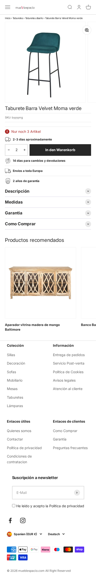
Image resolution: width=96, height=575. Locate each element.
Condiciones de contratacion (19, 459)
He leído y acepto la (49, 506)
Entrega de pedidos (69, 355)
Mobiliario (14, 380)
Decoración (16, 363)
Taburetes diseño (34, 18)
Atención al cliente (67, 389)
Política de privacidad (24, 448)
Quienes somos (19, 431)
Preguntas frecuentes (70, 448)
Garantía (59, 439)
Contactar (15, 439)
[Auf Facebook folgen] (10, 520)
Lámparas (15, 406)
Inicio (7, 18)
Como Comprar (65, 431)
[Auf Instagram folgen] (22, 520)
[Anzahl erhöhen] (24, 150)
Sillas (11, 355)
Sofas (11, 372)
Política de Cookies (68, 372)
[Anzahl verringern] (9, 150)
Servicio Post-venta (68, 363)
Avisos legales (64, 380)
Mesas (12, 389)
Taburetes (18, 18)
